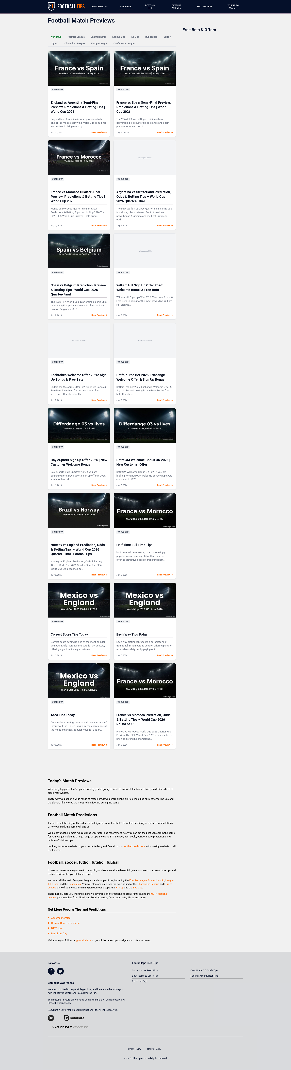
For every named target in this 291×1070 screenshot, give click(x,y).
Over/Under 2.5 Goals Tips (204, 970)
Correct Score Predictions (145, 970)
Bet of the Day (59, 933)
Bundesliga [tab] (151, 37)
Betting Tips (150, 6)
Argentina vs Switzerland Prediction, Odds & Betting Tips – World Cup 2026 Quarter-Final (143, 196)
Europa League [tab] (99, 43)
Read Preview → (99, 132)
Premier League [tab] (76, 37)
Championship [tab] (98, 37)
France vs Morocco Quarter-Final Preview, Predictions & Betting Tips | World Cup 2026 (78, 196)
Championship (156, 880)
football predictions (134, 846)
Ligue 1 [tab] (54, 43)
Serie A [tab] (167, 37)
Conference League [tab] (124, 43)
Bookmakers (204, 6)
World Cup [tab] (56, 37)
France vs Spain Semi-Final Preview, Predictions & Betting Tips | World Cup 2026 (143, 107)
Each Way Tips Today (132, 634)
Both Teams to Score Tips (145, 975)
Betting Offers (176, 6)
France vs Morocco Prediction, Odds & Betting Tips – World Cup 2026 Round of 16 (143, 719)
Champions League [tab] (74, 43)
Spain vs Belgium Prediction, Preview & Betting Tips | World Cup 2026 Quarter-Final (78, 289)
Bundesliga (75, 884)
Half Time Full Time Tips (134, 545)
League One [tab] (118, 37)
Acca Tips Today (63, 715)
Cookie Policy (154, 1049)
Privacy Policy (134, 1049)
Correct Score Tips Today (69, 634)
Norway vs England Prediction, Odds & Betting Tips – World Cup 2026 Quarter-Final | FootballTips (78, 549)
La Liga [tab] (135, 37)
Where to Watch (233, 6)
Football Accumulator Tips (204, 975)
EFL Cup (137, 887)
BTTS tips (56, 928)
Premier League (138, 880)
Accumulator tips (61, 917)
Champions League (148, 884)
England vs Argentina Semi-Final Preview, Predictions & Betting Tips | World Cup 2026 (78, 107)
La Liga (54, 884)
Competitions (99, 6)
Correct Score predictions (65, 923)
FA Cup (119, 887)
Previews (125, 6)
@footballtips (83, 940)
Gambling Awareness (61, 983)
